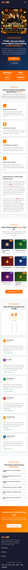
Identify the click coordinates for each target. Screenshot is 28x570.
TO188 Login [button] (15, 58)
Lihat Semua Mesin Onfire (14, 291)
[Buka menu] (25, 2)
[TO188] (5, 2)
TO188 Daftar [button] (14, 63)
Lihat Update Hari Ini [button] (14, 525)
